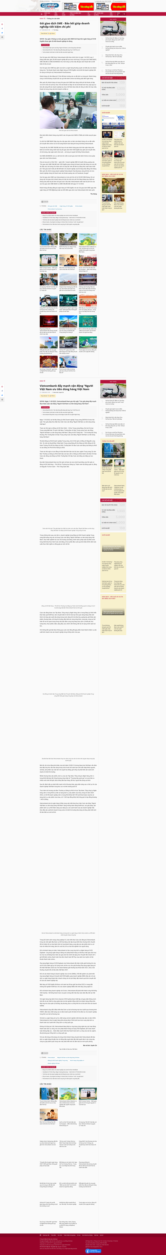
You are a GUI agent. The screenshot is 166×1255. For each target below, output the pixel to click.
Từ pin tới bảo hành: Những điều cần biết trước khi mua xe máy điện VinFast (48, 248)
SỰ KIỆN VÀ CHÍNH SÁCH (109, 100)
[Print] (2, 37)
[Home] (2, 24)
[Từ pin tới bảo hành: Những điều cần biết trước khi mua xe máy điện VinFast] (49, 239)
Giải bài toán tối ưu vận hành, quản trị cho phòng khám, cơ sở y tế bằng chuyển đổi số (107, 162)
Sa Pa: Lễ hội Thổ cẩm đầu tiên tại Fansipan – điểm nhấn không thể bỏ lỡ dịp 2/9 (87, 269)
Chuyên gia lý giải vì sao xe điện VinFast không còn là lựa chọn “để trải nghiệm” (115, 48)
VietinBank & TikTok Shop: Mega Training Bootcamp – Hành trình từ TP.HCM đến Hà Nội (64, 217)
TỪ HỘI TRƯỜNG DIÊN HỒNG (108, 88)
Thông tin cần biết (53, 19)
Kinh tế (118, 14)
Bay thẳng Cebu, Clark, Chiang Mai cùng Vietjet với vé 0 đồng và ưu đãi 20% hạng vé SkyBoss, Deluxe (68, 1109)
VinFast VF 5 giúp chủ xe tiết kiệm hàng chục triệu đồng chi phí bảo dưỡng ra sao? (68, 351)
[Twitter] (2, 33)
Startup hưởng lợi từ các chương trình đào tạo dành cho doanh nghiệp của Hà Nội (112, 125)
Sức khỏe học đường (98, 14)
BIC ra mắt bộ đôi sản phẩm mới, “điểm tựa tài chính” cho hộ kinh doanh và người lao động (87, 330)
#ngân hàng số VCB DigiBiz (66, 206)
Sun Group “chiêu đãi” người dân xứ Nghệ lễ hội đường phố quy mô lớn (48, 370)
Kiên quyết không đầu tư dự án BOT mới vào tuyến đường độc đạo (119, 205)
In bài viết (46, 201)
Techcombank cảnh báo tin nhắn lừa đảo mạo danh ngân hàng (58, 52)
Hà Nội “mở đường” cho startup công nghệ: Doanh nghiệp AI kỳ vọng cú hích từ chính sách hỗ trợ (107, 144)
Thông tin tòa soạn (56, 1)
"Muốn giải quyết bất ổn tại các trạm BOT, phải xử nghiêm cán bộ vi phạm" (113, 190)
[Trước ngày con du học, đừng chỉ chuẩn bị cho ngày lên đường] (88, 342)
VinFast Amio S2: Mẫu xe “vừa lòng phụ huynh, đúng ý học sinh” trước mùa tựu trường (114, 39)
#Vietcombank (78, 206)
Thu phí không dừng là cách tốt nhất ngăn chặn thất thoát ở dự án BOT (107, 206)
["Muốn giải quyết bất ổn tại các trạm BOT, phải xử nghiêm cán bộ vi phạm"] (113, 185)
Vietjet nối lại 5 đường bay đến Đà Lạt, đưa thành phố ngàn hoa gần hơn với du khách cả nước (68, 288)
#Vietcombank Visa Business (55, 209)
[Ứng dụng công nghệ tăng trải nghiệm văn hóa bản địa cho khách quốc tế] (119, 134)
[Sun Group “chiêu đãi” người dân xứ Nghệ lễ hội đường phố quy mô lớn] (49, 362)
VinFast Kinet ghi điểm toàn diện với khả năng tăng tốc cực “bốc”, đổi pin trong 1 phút (115, 63)
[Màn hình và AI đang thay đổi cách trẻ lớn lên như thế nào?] (68, 260)
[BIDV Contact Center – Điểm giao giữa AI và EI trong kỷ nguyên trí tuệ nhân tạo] (49, 260)
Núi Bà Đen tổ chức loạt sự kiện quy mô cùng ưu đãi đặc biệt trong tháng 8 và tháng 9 (67, 330)
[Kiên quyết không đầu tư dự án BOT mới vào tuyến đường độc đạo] (119, 198)
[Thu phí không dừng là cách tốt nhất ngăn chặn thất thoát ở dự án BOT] (107, 198)
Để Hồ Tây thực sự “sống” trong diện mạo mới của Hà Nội (67, 247)
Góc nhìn (63, 14)
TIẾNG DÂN (105, 95)
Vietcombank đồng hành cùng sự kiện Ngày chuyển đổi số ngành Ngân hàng (61, 414)
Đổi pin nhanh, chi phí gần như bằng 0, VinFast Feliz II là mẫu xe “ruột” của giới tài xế (63, 222)
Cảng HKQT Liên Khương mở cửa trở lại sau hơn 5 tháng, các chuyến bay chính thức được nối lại (48, 310)
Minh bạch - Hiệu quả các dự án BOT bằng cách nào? (112, 175)
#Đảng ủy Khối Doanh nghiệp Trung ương (58, 945)
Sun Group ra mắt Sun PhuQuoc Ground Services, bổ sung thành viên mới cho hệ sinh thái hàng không (115, 71)
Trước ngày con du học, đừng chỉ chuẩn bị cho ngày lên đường (87, 350)
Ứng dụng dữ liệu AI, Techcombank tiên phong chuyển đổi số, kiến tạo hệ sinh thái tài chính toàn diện (48, 331)
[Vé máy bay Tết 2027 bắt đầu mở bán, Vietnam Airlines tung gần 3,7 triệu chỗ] (49, 279)
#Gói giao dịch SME (52, 206)
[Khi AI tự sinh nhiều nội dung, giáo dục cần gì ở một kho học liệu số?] (68, 362)
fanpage (93, 1136)
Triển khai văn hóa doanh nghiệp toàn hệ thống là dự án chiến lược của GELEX (61, 220)
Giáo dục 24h (47, 14)
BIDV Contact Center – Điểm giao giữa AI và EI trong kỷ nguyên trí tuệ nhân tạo (48, 269)
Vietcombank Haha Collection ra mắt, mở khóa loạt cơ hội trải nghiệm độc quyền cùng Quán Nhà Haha (87, 249)
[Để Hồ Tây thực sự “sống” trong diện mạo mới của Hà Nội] (68, 239)
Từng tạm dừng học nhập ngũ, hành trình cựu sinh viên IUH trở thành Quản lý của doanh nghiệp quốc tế (119, 163)
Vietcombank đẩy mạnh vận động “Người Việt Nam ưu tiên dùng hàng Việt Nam (62, 47)
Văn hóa (111, 14)
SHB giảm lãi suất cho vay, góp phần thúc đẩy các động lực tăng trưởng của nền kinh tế (48, 351)
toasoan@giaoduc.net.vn (120, 1)
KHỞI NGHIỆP (106, 106)
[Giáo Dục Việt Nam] (50, 7)
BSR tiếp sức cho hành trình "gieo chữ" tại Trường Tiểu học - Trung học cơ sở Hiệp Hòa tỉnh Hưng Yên (88, 310)
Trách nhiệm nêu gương (75, 14)
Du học (89, 14)
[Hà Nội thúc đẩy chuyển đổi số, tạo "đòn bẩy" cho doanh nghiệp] (68, 1080)
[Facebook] (2, 28)
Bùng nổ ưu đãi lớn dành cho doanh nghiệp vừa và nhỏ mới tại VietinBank (60, 215)
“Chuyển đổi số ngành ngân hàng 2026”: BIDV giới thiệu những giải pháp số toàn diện (68, 309)
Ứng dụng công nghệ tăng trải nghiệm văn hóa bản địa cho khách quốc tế (119, 143)
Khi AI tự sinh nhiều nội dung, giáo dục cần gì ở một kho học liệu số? (67, 370)
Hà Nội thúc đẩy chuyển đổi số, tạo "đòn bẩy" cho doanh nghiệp (67, 1088)
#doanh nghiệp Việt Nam (54, 948)
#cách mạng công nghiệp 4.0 (77, 945)
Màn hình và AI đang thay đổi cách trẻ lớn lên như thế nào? (67, 268)
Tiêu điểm (55, 14)
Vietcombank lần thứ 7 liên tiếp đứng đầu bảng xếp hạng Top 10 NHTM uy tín (61, 50)
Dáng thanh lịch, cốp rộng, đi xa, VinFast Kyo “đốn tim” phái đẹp (113, 55)
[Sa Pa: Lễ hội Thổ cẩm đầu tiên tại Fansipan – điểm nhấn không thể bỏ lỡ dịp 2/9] (88, 260)
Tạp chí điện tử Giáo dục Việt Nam (68, 934)
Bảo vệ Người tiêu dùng (109, 82)
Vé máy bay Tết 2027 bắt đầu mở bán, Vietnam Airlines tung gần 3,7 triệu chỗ (48, 288)
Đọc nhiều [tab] (113, 19)
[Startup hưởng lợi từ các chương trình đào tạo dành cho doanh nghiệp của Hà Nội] (113, 122)
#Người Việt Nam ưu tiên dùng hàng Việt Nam (68, 942)
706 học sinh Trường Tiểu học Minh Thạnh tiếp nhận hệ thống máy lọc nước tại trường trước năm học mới (87, 289)
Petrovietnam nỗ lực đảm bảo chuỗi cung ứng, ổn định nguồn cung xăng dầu (61, 224)
